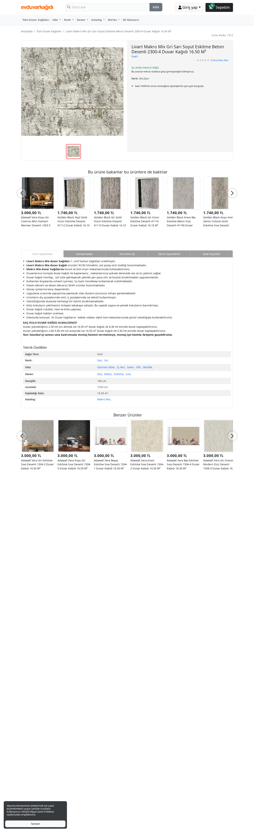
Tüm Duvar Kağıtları (35, 20)
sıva (128, 374)
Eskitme (118, 374)
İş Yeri (121, 367)
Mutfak (147, 367)
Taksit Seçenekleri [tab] (169, 254)
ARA (156, 7)
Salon (130, 367)
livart (134, 56)
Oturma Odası (106, 367)
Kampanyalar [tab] (84, 254)
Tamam (35, 824)
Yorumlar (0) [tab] (127, 254)
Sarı (99, 360)
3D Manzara (131, 20)
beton (108, 374)
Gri (106, 360)
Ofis (138, 367)
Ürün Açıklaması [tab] (42, 254)
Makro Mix (103, 399)
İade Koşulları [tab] (211, 254)
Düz (99, 374)
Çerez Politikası (45, 811)
